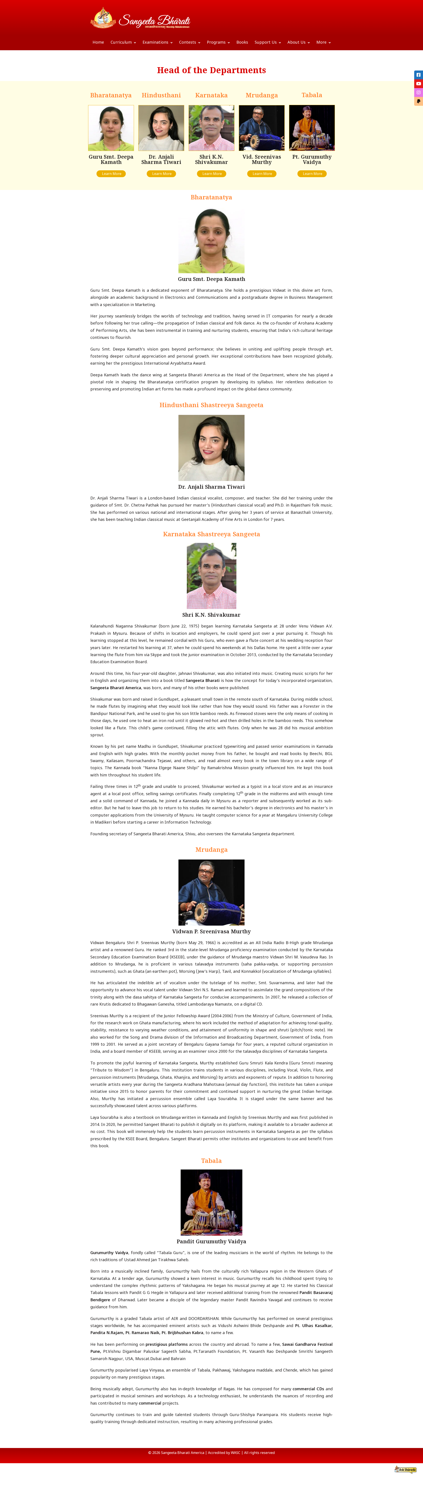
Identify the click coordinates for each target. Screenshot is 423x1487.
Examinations (155, 42)
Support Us (266, 42)
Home (98, 42)
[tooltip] (418, 75)
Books (242, 42)
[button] (123, 42)
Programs (216, 42)
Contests (187, 42)
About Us (297, 42)
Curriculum (121, 42)
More (321, 42)
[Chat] (405, 1469)
